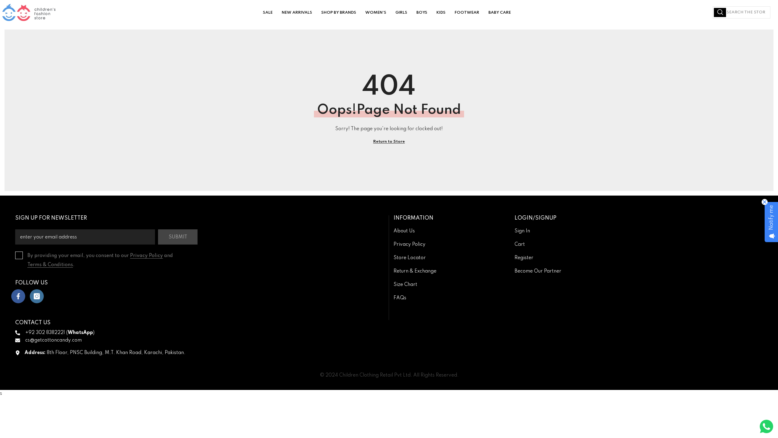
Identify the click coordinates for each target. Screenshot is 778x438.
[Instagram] (37, 296)
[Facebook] (18, 296)
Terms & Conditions (50, 264)
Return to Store (389, 142)
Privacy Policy (146, 255)
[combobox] (741, 12)
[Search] (741, 12)
